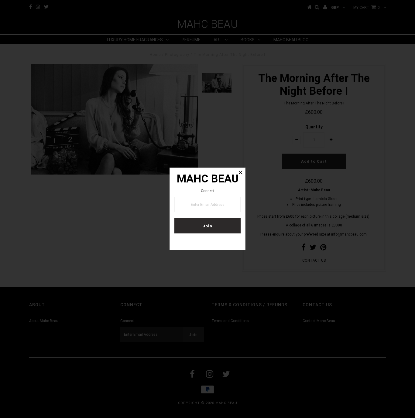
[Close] (240, 172)
